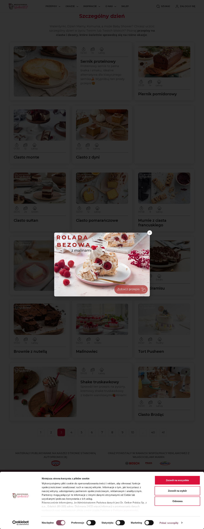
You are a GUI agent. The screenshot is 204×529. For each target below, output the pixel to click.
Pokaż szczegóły (169, 522)
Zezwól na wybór (177, 490)
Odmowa (177, 501)
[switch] (91, 522)
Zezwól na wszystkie (177, 480)
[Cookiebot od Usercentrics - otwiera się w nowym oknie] (21, 522)
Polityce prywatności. (126, 510)
